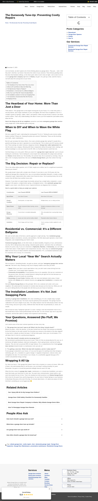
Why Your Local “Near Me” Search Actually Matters (20, 92)
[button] (89, 17)
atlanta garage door (16, 444)
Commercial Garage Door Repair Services (78, 46)
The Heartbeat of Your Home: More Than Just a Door (20, 85)
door (33, 444)
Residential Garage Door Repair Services (78, 50)
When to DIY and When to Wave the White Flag (19, 86)
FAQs (94, 6)
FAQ (46, 487)
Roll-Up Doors (51, 6)
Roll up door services (34, 475)
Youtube (47, 479)
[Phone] (64, 486)
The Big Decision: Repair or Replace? (16, 88)
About (26, 6)
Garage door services (34, 473)
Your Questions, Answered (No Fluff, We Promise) (19, 96)
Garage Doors (40, 6)
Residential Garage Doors (54, 446)
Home (6, 22)
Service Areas (49, 485)
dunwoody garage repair (43, 444)
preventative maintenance (38, 446)
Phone (69, 485)
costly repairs (27, 444)
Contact (89, 6)
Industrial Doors (63, 6)
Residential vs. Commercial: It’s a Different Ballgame (20, 90)
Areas (78, 6)
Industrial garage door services (34, 478)
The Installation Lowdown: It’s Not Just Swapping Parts (21, 94)
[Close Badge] (49, 489)
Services (32, 6)
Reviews (73, 6)
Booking (47, 483)
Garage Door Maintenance (22, 446)
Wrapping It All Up (11, 98)
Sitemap (47, 488)
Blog (83, 6)
